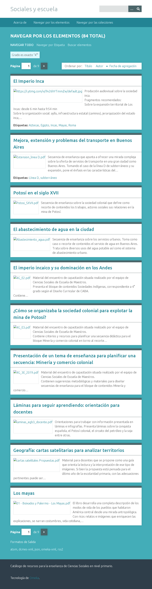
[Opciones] (131, 9)
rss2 (60, 549)
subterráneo (48, 177)
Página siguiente (44, 66)
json (37, 549)
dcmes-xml (26, 549)
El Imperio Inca (28, 81)
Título (89, 66)
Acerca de (20, 22)
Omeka (34, 578)
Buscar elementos (79, 45)
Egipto (45, 125)
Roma (72, 125)
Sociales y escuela (34, 9)
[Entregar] (138, 9)
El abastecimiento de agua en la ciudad (53, 229)
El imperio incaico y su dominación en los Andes (62, 267)
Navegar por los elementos (52, 22)
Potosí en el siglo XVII (36, 192)
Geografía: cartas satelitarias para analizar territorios (68, 450)
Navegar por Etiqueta (51, 45)
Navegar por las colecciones (95, 22)
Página (15, 66)
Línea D (34, 177)
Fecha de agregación (122, 66)
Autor (100, 66)
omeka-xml (48, 549)
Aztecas (34, 125)
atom (13, 549)
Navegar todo (22, 45)
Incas (54, 125)
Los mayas (23, 493)
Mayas (63, 125)
